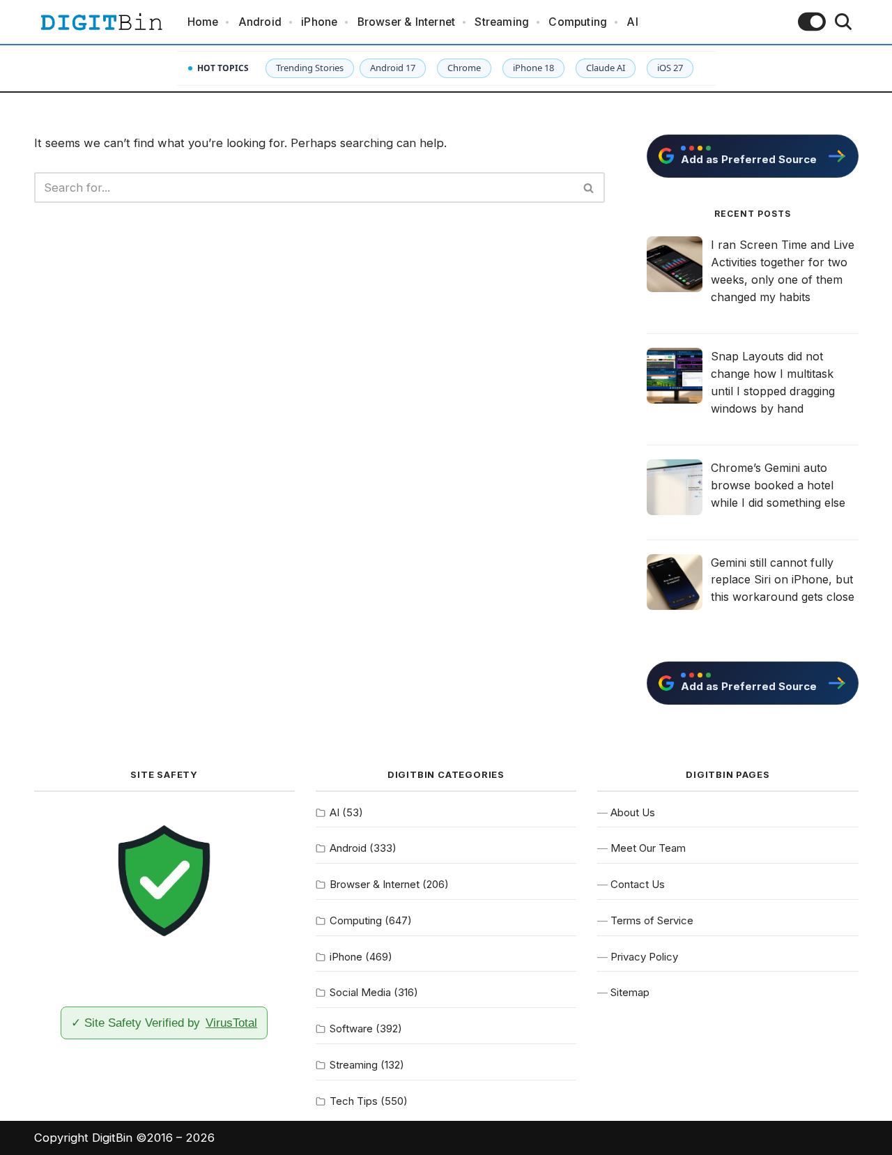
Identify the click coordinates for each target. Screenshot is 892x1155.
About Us (632, 812)
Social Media (360, 992)
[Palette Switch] (812, 22)
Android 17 (392, 67)
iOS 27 (670, 67)
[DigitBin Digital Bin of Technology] (101, 22)
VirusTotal (231, 1022)
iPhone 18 (533, 67)
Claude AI (605, 67)
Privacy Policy (644, 956)
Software (351, 1028)
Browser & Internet (406, 22)
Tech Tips (354, 1101)
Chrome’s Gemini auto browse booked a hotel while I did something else (778, 485)
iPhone (319, 22)
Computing (577, 22)
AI (632, 22)
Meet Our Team (648, 848)
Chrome (464, 67)
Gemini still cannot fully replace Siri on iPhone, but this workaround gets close (782, 580)
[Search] (843, 21)
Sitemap (629, 992)
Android (260, 22)
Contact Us (637, 884)
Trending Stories (310, 67)
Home (203, 22)
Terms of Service (651, 920)
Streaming (502, 22)
